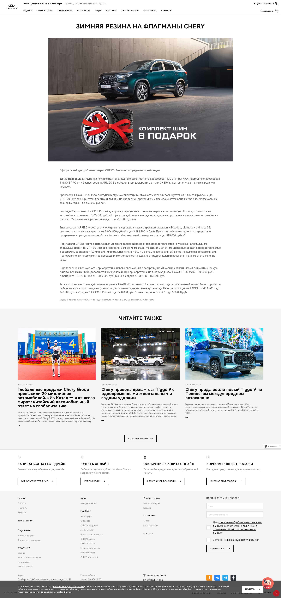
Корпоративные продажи (223, 481)
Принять (250, 589)
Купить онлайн (92, 481)
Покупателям (65, 11)
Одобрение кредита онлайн (161, 481)
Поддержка (24, 562)
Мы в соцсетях (150, 525)
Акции (98, 11)
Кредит (147, 508)
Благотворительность (91, 534)
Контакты (166, 11)
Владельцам (83, 11)
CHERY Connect (25, 566)
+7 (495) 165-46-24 (156, 575)
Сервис (21, 553)
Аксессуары (86, 516)
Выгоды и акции (88, 503)
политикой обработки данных (68, 586)
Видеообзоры (87, 553)
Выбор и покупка (26, 536)
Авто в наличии (44, 11)
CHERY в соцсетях (89, 525)
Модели (27, 11)
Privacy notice (272, 446)
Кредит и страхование (29, 540)
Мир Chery (111, 11)
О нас (146, 521)
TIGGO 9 (22, 503)
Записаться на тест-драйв (34, 481)
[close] (279, 446)
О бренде (85, 521)
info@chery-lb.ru (155, 580)
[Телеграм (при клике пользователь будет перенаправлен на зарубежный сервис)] (225, 578)
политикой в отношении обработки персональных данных (235, 529)
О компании (149, 11)
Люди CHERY (86, 530)
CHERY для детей (89, 557)
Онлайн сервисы (130, 11)
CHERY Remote (87, 539)
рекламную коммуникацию (242, 539)
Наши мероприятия (90, 548)
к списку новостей (138, 438)
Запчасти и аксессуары (29, 557)
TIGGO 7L (22, 508)
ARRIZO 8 (22, 512)
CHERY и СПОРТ (88, 543)
